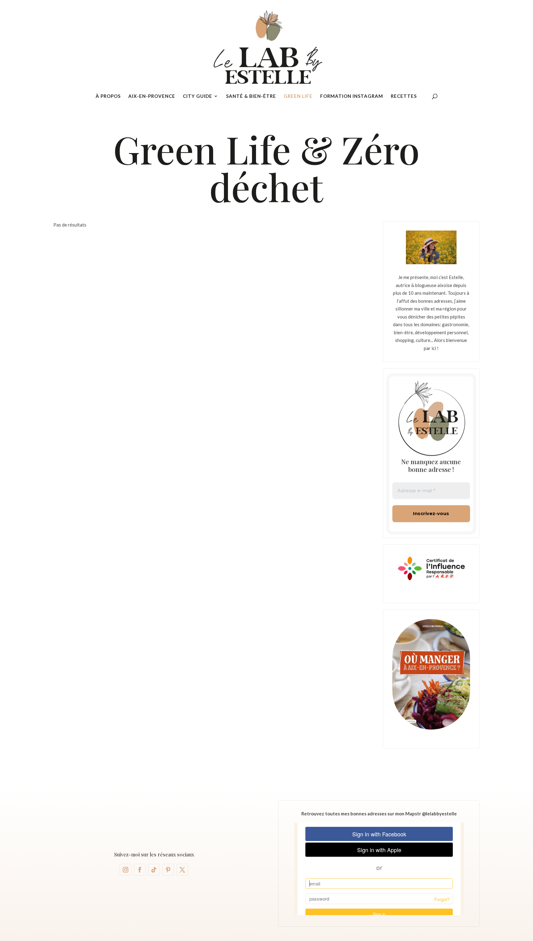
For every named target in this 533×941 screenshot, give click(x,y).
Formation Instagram (351, 96)
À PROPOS (108, 96)
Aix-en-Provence (151, 96)
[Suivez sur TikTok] (154, 870)
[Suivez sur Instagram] (125, 870)
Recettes (404, 96)
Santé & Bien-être (251, 96)
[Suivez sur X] (182, 870)
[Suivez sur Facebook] (140, 870)
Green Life (298, 96)
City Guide (197, 96)
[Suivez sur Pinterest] (168, 870)
